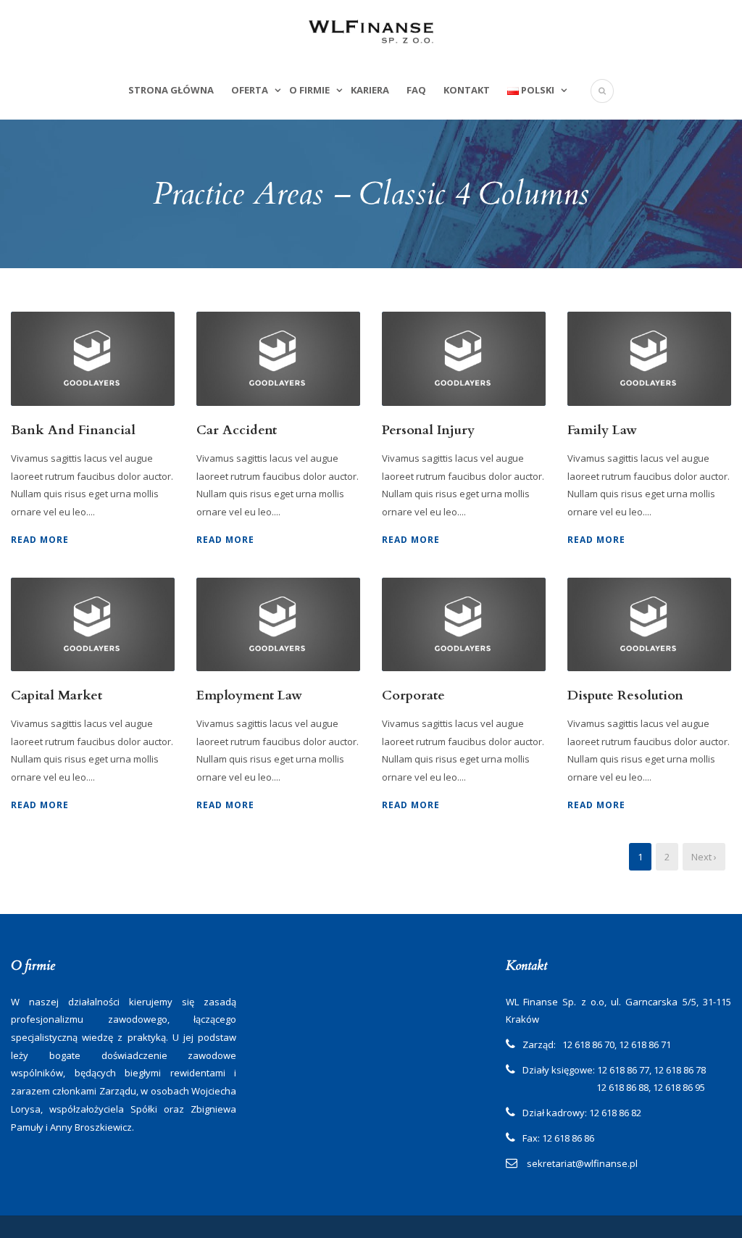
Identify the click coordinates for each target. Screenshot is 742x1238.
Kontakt (466, 89)
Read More (40, 539)
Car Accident (236, 430)
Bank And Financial (73, 430)
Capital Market (56, 695)
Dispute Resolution (625, 695)
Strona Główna (171, 89)
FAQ (416, 89)
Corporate (413, 695)
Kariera (370, 89)
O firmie (309, 89)
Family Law (602, 430)
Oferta (249, 89)
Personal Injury (428, 430)
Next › (704, 856)
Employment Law (249, 695)
